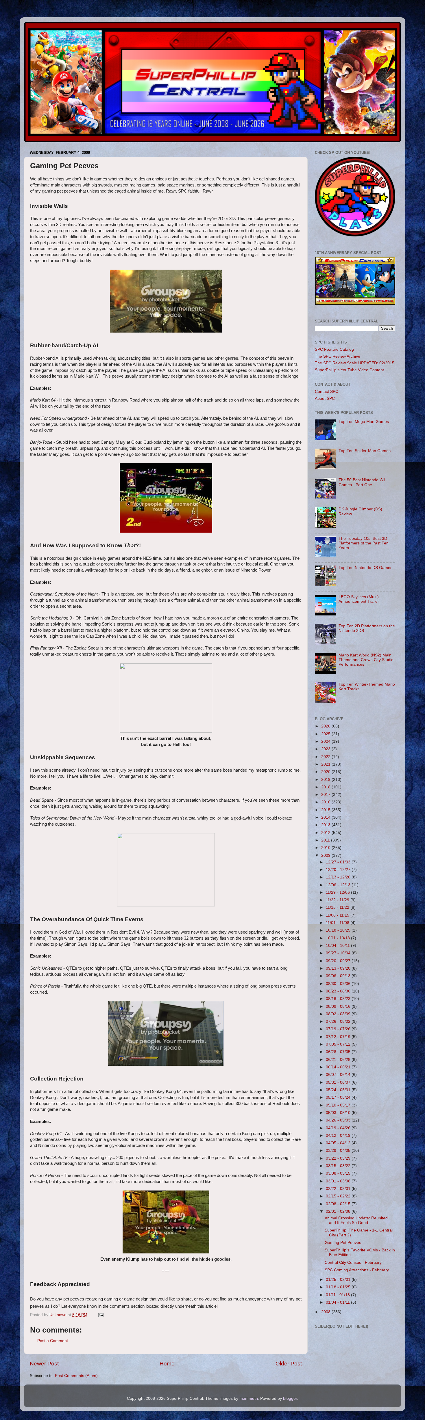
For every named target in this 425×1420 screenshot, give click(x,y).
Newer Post (44, 1364)
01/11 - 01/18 (338, 1295)
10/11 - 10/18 (338, 938)
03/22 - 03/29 (339, 1158)
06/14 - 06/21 (339, 1067)
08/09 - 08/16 (339, 1006)
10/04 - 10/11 (338, 945)
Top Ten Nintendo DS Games (365, 568)
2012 (326, 833)
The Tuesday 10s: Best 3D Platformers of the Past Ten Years (364, 543)
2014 (326, 817)
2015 (326, 810)
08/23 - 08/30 (339, 991)
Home (167, 1364)
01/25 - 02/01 (339, 1279)
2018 (326, 787)
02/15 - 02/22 (339, 1196)
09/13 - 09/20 (339, 968)
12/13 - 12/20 (339, 877)
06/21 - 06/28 (339, 1059)
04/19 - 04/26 (339, 1128)
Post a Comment (52, 1341)
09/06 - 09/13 (339, 976)
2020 (326, 772)
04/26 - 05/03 (339, 1120)
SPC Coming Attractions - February (357, 1270)
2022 (326, 757)
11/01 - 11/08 (338, 923)
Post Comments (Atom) (76, 1376)
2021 (326, 764)
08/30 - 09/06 (339, 984)
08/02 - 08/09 (339, 1014)
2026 (326, 726)
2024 (326, 741)
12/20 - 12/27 (339, 869)
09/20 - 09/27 (339, 961)
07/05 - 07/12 (339, 1044)
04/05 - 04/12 (339, 1143)
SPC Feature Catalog (334, 349)
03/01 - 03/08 (339, 1181)
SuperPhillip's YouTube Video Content (349, 370)
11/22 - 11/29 (338, 900)
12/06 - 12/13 (339, 885)
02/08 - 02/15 (339, 1204)
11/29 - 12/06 (338, 892)
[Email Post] (100, 1315)
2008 (326, 1312)
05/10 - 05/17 (339, 1105)
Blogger (290, 1398)
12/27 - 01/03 (339, 862)
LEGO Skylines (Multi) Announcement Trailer (359, 599)
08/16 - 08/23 (339, 999)
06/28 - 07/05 (339, 1052)
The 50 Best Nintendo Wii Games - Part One (362, 482)
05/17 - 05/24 (339, 1097)
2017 (326, 794)
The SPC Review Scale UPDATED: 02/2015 (354, 363)
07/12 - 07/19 (339, 1037)
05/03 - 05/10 (339, 1113)
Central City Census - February (353, 1262)
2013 (326, 825)
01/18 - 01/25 (339, 1287)
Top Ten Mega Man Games (364, 421)
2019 (326, 779)
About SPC (325, 398)
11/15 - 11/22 (338, 907)
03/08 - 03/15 (339, 1173)
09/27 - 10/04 (339, 953)
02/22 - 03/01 (339, 1188)
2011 (326, 840)
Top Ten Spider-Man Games (365, 451)
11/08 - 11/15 (338, 915)
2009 (326, 855)
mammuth (248, 1398)
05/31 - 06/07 (339, 1082)
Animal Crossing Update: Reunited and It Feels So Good (356, 1220)
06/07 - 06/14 (339, 1074)
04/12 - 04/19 (339, 1135)
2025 (326, 734)
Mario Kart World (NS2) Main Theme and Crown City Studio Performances (366, 660)
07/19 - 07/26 (339, 1029)
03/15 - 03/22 (339, 1166)
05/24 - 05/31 (339, 1090)
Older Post (289, 1364)
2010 (326, 848)
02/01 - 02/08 (339, 1211)
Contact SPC (326, 391)
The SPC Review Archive (337, 356)
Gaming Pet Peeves (343, 1242)
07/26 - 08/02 (339, 1021)
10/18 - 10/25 (339, 930)
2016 (326, 802)
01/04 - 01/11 (338, 1302)
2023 (326, 749)
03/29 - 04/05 (339, 1150)
